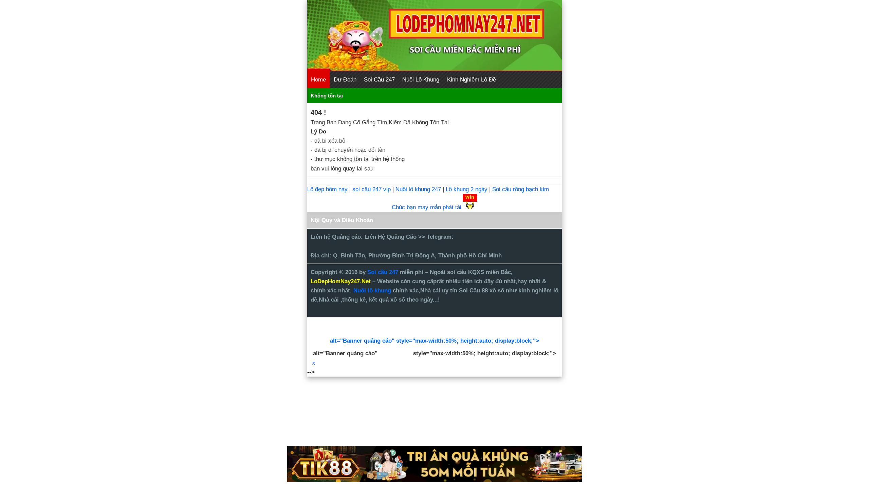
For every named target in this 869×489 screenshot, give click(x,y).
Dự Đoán (345, 79)
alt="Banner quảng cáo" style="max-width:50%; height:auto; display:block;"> (434, 341)
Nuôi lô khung (372, 290)
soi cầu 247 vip (371, 189)
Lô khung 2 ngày (467, 189)
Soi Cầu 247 (379, 79)
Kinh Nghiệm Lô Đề (471, 79)
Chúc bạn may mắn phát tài (426, 207)
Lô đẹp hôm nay (327, 189)
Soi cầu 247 (383, 272)
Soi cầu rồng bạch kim (520, 189)
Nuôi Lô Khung (420, 79)
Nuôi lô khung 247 (418, 189)
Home (318, 79)
